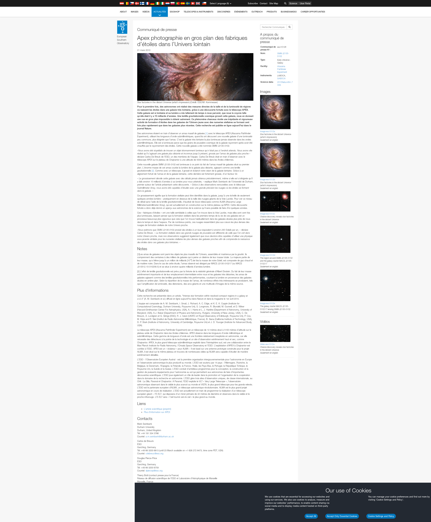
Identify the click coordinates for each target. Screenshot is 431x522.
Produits (272, 11)
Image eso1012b (267, 179)
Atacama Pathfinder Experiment (282, 69)
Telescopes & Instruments (198, 11)
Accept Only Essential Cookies (342, 516)
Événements (240, 11)
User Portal (305, 3)
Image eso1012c (267, 213)
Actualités (160, 11)
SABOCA (281, 78)
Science (293, 3)
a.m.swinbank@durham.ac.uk (160, 436)
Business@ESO (289, 11)
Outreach (257, 11)
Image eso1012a (267, 131)
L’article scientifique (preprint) (157, 409)
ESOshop (175, 11)
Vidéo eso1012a (267, 344)
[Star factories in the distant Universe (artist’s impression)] (195, 77)
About (123, 11)
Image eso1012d (267, 255)
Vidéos (146, 11)
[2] (153, 170)
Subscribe (253, 3)
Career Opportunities (313, 11)
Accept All (311, 516)
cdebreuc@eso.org (154, 453)
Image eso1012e (267, 303)
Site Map (273, 3)
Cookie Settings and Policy (381, 516)
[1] (206, 133)
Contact (263, 3)
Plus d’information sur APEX (157, 412)
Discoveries (223, 11)
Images (134, 11)
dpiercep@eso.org (154, 470)
